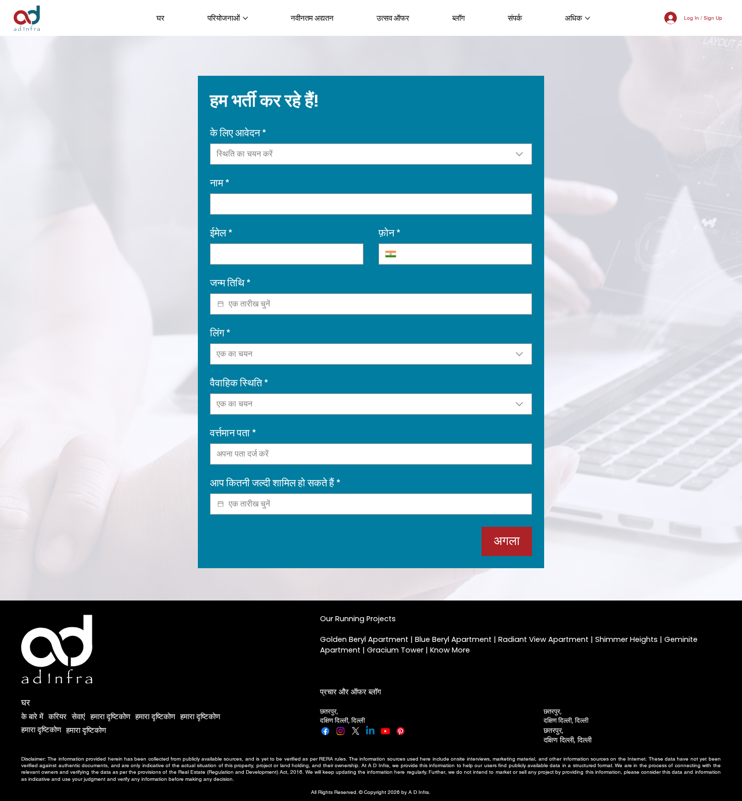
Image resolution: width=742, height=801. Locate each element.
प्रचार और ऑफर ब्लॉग (350, 691)
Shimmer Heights (626, 639)
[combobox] (371, 154)
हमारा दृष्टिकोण (110, 716)
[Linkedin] (370, 731)
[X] (355, 731)
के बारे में (32, 716)
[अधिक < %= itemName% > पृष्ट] (245, 18)
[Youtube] (385, 731)
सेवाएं (78, 716)
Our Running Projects (358, 619)
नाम (220, 183)
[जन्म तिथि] (221, 304)
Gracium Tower (395, 650)
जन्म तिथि (230, 283)
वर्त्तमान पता (233, 433)
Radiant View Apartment (543, 639)
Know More (450, 650)
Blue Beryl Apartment (453, 639)
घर (25, 702)
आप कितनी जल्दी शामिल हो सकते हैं (275, 483)
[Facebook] (325, 731)
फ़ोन (390, 233)
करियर (57, 716)
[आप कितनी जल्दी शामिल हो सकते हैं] (221, 504)
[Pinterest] (400, 731)
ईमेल (221, 233)
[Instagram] (340, 731)
